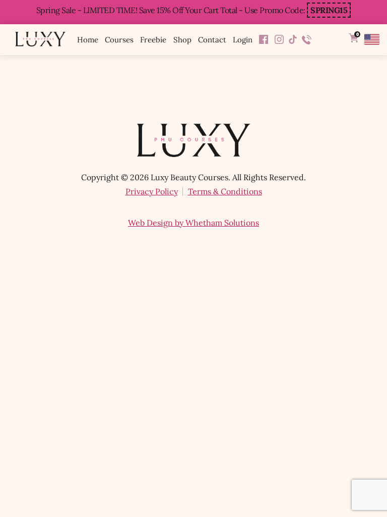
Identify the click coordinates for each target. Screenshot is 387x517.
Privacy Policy (151, 191)
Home (87, 39)
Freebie (153, 39)
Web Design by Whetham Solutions (193, 223)
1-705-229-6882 (306, 39)
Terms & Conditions (225, 191)
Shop (182, 39)
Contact (212, 39)
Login (242, 39)
